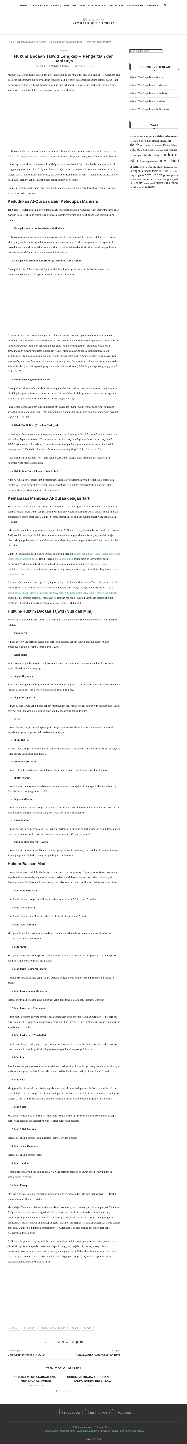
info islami (169, 160)
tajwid (87, 1328)
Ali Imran (91, 449)
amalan (155, 140)
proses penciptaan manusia (43, 592)
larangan (135, 171)
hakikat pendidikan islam (86, 553)
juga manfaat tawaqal (36, 156)
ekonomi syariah (136, 156)
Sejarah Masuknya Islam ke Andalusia (149, 93)
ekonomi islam (170, 150)
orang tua (133, 175)
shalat (139, 183)
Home (24, 5)
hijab (147, 155)
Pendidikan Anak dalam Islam (23, 569)
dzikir (152, 150)
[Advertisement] (64, 121)
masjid (175, 171)
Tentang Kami (50, 1430)
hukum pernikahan (150, 161)
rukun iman (41, 587)
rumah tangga (163, 179)
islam (74, 1328)
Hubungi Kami (67, 1430)
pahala (141, 175)
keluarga (144, 167)
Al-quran (41, 41)
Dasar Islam (39, 5)
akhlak (160, 136)
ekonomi (159, 150)
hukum (157, 155)
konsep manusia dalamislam (73, 592)
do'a (139, 149)
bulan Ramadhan (154, 145)
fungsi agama (100, 564)
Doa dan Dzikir (74, 5)
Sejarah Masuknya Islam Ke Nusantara (149, 109)
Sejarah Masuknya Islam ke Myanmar (148, 85)
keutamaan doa (170, 167)
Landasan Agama (26, 41)
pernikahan (153, 175)
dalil (132, 149)
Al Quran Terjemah (140, 140)
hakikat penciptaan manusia (103, 592)
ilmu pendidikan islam (26, 559)
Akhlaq (56, 5)
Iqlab (17, 718)
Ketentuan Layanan (87, 1430)
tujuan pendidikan (64, 559)
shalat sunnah (149, 183)
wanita (150, 187)
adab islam (139, 136)
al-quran (29, 1328)
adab (131, 136)
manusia (165, 171)
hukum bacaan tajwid (53, 1328)
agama (14, 1328)
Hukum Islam (97, 5)
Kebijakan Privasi (109, 1430)
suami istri (162, 183)
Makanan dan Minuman (143, 5)
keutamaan (156, 166)
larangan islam (150, 171)
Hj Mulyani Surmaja (58, 66)
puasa (167, 175)
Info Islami (116, 5)
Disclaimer (125, 1430)
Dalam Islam (170, 145)
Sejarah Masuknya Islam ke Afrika (147, 101)
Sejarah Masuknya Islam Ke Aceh (146, 77)
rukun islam (24, 587)
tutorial (140, 187)
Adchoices (138, 1430)
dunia (146, 149)
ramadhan (148, 179)
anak (142, 145)
